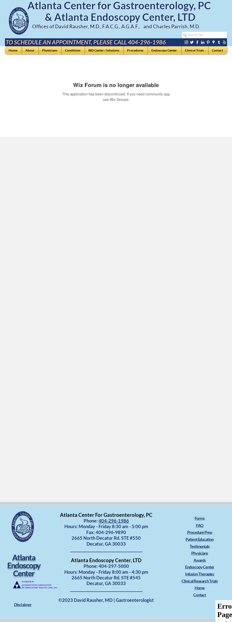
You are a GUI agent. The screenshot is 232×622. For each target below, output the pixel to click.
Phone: (91, 566)
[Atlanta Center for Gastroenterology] (186, 42)
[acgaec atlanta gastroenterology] (219, 42)
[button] (22, 604)
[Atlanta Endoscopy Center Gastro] (191, 42)
